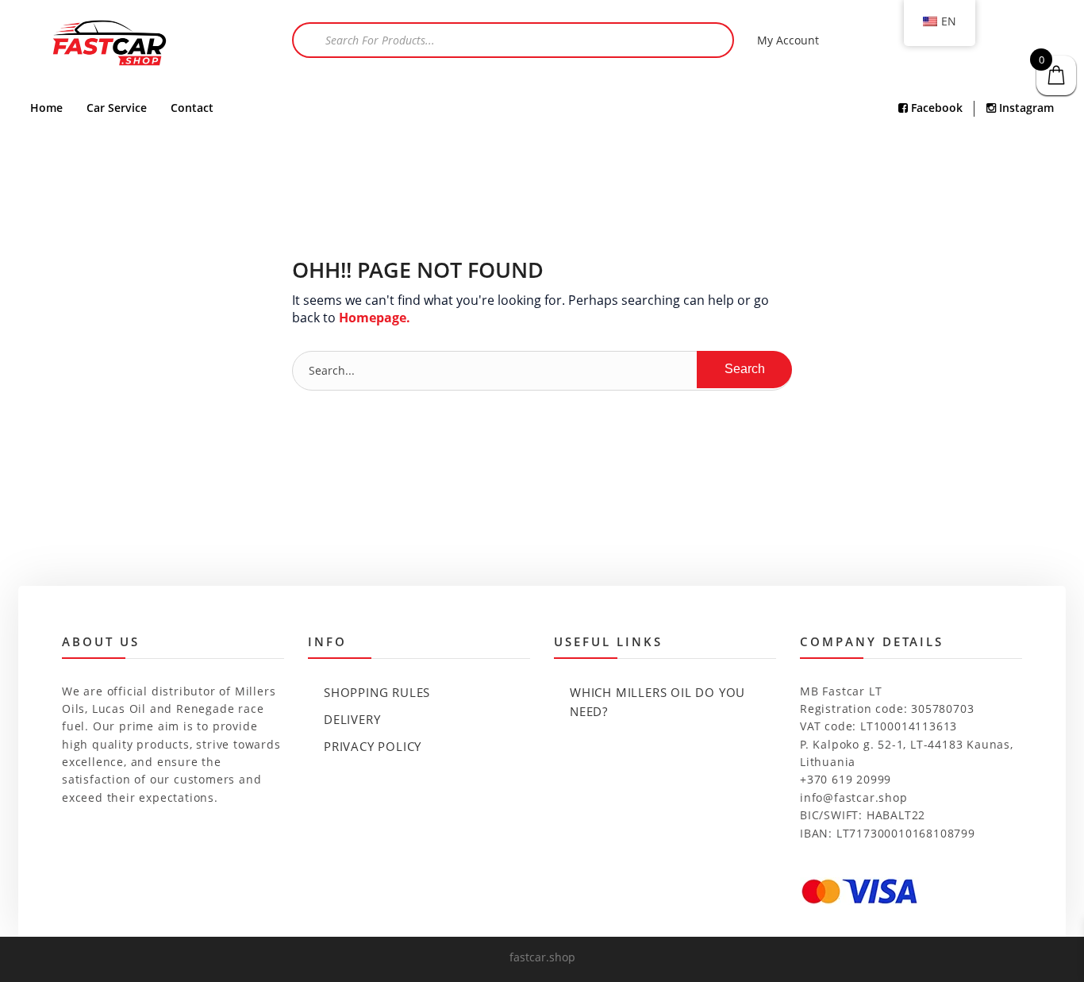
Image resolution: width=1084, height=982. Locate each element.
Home (46, 107)
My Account (788, 40)
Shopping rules (377, 692)
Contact (192, 107)
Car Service (116, 107)
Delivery (352, 719)
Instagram (1025, 107)
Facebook (935, 107)
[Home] (109, 45)
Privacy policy (372, 746)
